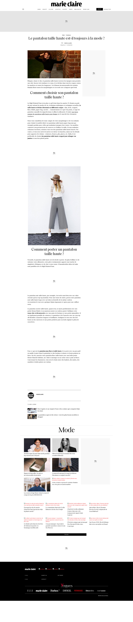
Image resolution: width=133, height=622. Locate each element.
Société (64, 9)
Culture (51, 9)
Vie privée (60, 575)
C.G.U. (26, 575)
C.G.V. (26, 579)
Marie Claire (68, 43)
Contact (43, 579)
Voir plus (66, 534)
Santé (70, 9)
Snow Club (86, 9)
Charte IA (44, 575)
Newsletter (107, 9)
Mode (39, 9)
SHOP (99, 9)
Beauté (45, 9)
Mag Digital (77, 9)
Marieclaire (39, 394)
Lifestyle (58, 9)
